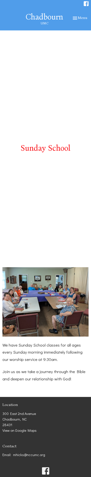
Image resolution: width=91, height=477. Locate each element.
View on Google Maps (19, 430)
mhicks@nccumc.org (29, 454)
